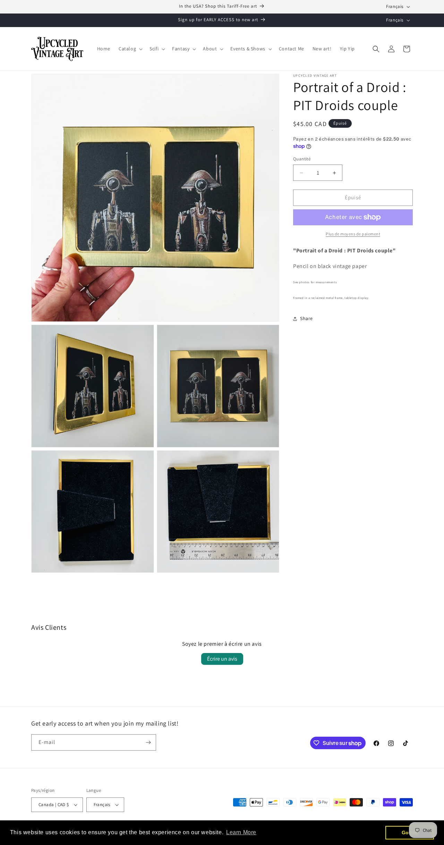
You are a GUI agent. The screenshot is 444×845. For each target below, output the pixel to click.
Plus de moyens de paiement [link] (353, 233)
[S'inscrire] (148, 742)
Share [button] (306, 319)
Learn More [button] (241, 832)
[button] (129, 48)
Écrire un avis (222, 658)
